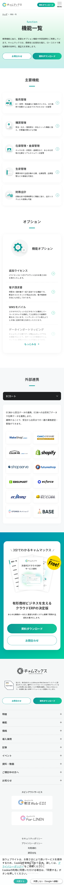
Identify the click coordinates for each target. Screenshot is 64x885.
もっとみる (30, 344)
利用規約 (32, 847)
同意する (20, 881)
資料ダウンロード (46, 5)
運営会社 (32, 852)
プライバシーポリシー (32, 843)
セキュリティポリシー (32, 838)
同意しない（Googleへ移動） (46, 881)
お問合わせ (17, 56)
